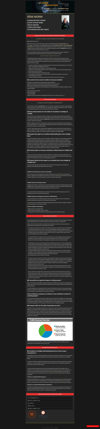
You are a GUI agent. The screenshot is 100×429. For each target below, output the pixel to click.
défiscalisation (31, 202)
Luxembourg (50, 372)
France (36, 372)
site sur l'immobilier (57, 174)
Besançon (63, 380)
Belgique (64, 372)
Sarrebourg (47, 388)
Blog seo (50, 59)
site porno (57, 187)
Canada (55, 372)
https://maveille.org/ (34, 400)
